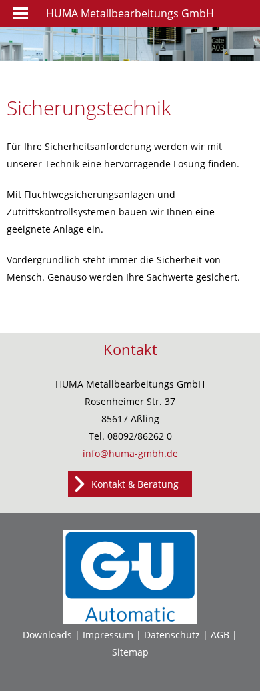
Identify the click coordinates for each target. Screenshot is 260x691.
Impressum (108, 634)
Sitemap (130, 652)
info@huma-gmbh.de (130, 453)
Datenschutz (172, 634)
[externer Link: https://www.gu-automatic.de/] (130, 620)
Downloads (47, 634)
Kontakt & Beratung (135, 484)
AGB (220, 634)
